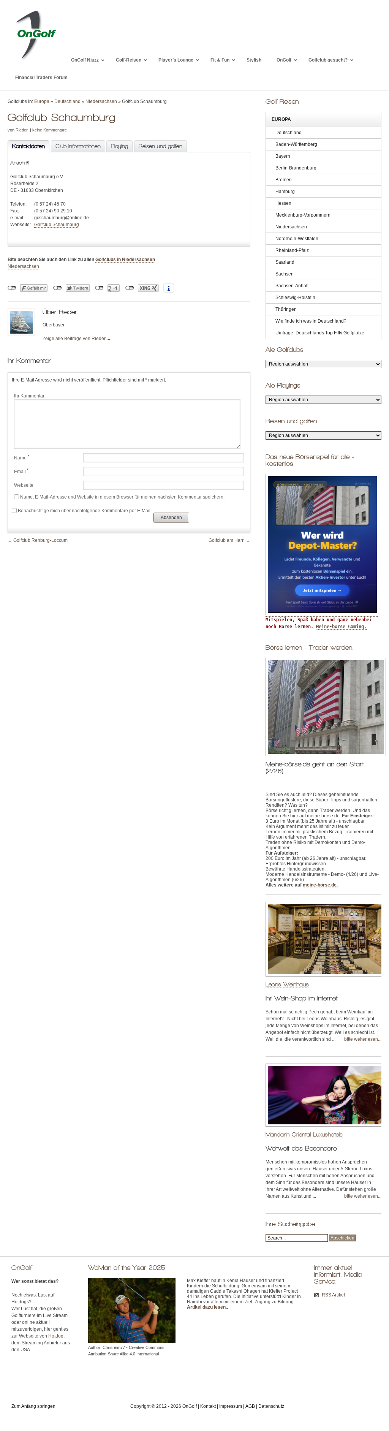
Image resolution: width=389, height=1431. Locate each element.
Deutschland (67, 101)
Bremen (283, 179)
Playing (119, 146)
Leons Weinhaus (287, 984)
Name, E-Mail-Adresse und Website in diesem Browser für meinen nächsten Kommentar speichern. (122, 497)
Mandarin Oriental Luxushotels (304, 1134)
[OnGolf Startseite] (35, 60)
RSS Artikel (333, 1295)
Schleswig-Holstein (295, 297)
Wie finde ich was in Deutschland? (310, 321)
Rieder (22, 130)
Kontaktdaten (26, 146)
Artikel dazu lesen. (207, 1307)
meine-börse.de (320, 885)
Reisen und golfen (160, 146)
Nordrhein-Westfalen (296, 238)
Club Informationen (78, 146)
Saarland (284, 262)
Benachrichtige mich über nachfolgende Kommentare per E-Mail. (85, 510)
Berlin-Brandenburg (295, 168)
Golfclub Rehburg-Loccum (40, 540)
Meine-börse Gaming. (341, 626)
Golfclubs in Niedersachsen (125, 259)
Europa (41, 101)
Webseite (23, 485)
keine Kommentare (49, 130)
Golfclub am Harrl (227, 540)
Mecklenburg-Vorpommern (302, 215)
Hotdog (55, 1336)
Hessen (283, 203)
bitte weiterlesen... (362, 1039)
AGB (250, 1406)
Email (21, 471)
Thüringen (286, 309)
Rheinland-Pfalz (292, 250)
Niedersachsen (101, 101)
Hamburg (285, 191)
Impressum (230, 1406)
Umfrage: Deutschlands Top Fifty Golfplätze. (320, 333)
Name (21, 457)
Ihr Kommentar (29, 396)
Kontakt (208, 1406)
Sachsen (284, 274)
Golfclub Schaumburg (56, 224)
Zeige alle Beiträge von (77, 338)
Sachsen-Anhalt (291, 285)
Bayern (282, 156)
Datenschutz (271, 1406)
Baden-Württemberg (296, 144)
